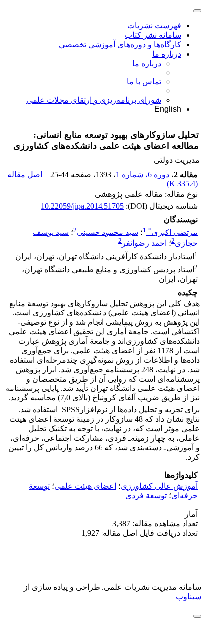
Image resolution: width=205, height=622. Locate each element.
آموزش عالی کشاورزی (159, 486)
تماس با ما (144, 82)
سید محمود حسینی (107, 232)
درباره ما (166, 54)
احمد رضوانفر (144, 243)
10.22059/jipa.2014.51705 (82, 206)
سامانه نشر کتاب (153, 35)
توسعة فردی (146, 495)
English (167, 109)
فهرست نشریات (154, 25)
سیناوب (188, 596)
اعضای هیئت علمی (85, 486)
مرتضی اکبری (173, 232)
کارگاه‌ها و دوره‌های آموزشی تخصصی (120, 44)
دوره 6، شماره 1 (142, 174)
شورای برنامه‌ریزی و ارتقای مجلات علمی (93, 100)
